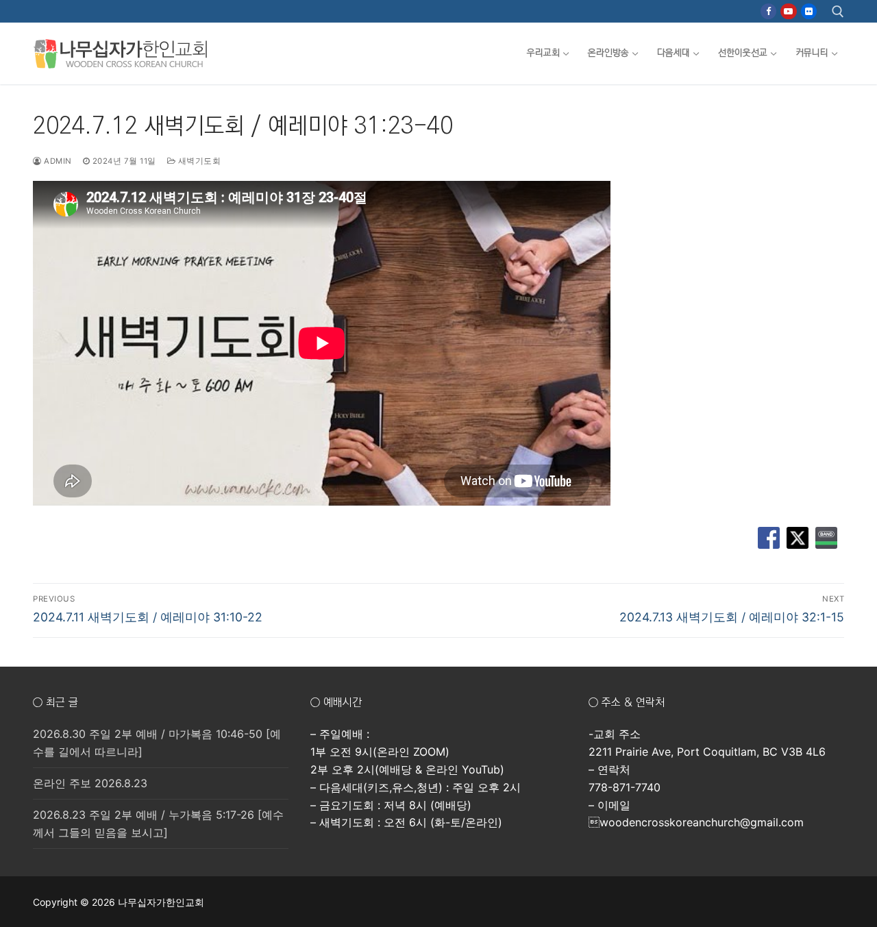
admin (57, 161)
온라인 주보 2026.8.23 (90, 783)
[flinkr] (809, 11)
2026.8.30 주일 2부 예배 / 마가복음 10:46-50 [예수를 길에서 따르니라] (157, 742)
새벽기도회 (198, 161)
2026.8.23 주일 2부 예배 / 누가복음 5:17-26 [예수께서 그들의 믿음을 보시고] (158, 823)
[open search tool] (838, 11)
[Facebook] (768, 11)
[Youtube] (788, 11)
